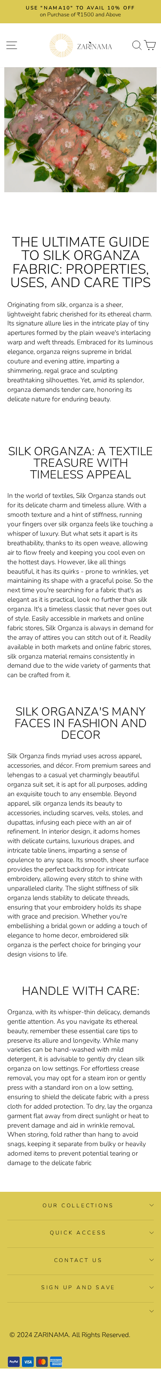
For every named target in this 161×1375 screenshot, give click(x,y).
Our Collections (78, 1205)
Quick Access (78, 1232)
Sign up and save (78, 1287)
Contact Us (78, 1260)
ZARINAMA (51, 1335)
